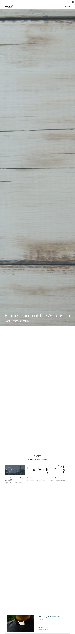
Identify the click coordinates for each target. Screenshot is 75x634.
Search (58, 1)
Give (63, 1)
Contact (69, 1)
